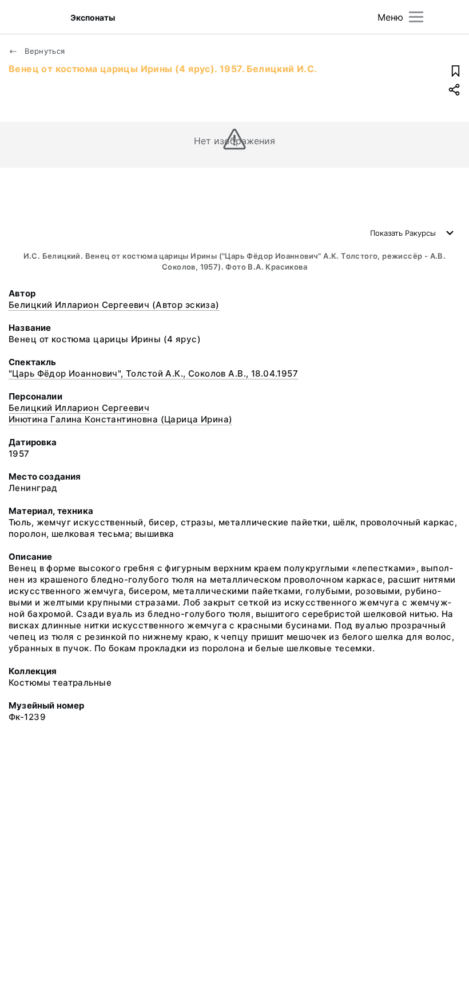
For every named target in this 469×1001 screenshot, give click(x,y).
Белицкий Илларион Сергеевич (79, 407)
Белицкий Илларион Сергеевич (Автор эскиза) (114, 304)
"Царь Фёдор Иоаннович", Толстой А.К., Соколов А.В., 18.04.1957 (153, 373)
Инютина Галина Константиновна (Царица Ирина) (120, 419)
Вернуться (43, 51)
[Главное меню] (416, 17)
